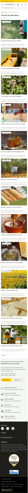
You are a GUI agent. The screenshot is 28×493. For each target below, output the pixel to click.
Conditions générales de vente (8, 481)
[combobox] (14, 8)
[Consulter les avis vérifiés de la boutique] (14, 472)
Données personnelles (18, 484)
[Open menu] (2, 5)
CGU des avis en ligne (6, 484)
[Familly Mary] (10, 5)
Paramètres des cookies (16, 486)
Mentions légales (5, 486)
